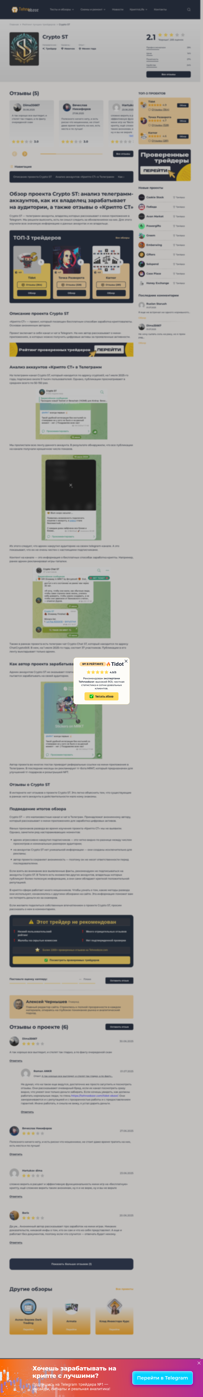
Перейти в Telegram (162, 1378)
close (126, 661)
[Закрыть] (199, 1363)
